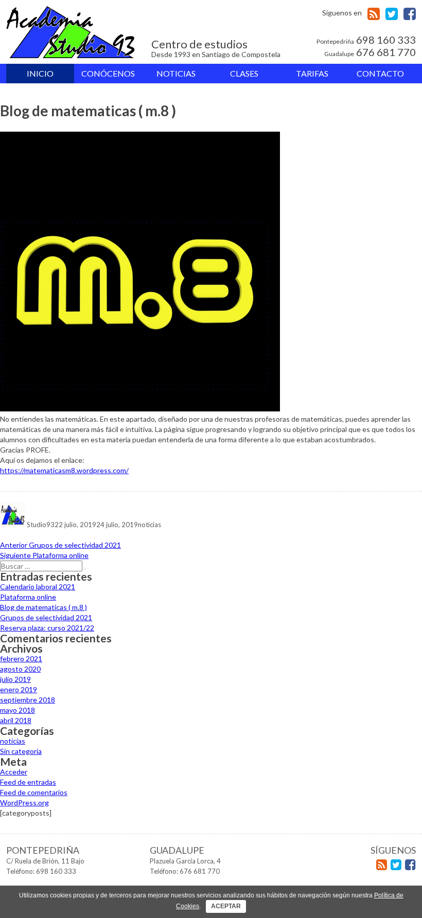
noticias (149, 524)
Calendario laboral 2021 (37, 586)
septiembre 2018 (27, 699)
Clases (244, 73)
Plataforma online (28, 596)
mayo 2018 (17, 710)
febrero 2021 (21, 658)
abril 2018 (15, 720)
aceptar (226, 906)
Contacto (380, 73)
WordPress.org (24, 802)
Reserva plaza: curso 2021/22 (47, 627)
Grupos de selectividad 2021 (46, 617)
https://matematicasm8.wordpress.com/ (64, 470)
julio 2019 (15, 679)
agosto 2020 (20, 668)
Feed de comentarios (33, 792)
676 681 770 (370, 52)
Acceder (13, 771)
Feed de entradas (28, 782)
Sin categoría (21, 751)
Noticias (176, 73)
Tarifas (312, 73)
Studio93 (41, 524)
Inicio (40, 73)
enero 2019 (18, 689)
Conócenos (108, 73)
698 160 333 (366, 40)
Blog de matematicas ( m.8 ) (43, 607)
